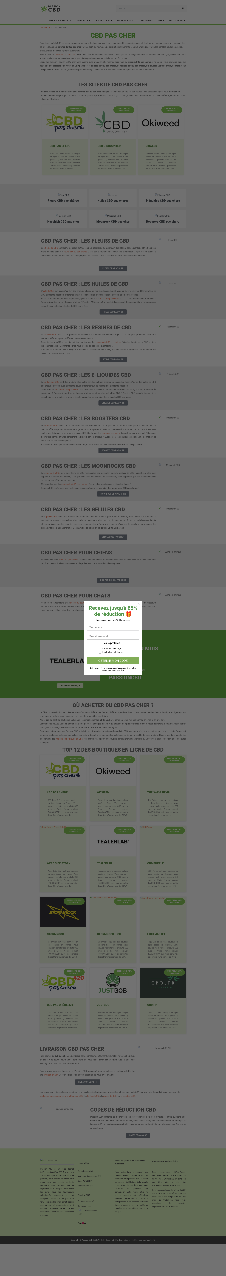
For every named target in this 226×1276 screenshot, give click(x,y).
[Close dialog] (139, 604)
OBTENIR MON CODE (113, 661)
